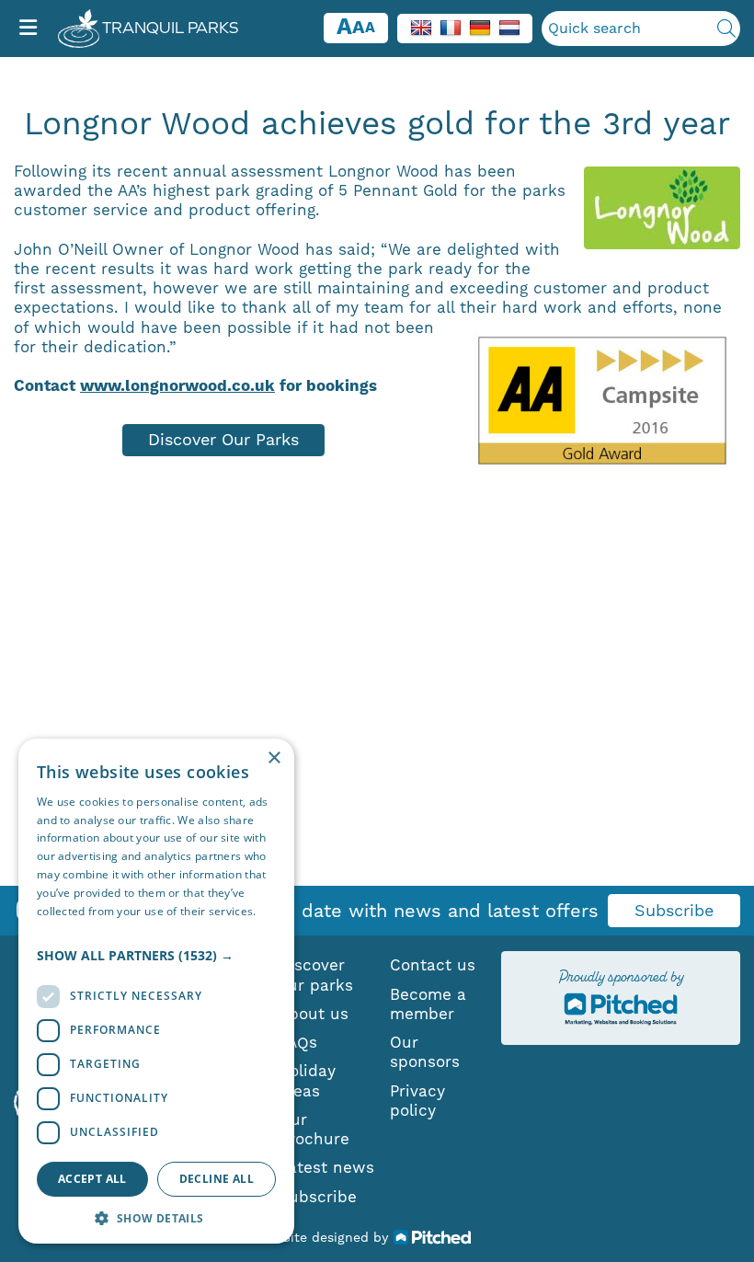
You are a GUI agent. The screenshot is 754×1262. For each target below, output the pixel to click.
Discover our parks (316, 974)
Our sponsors (425, 1052)
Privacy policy (417, 1100)
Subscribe (674, 910)
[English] (421, 27)
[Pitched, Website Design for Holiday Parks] (433, 1236)
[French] (451, 27)
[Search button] (726, 28)
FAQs (298, 1042)
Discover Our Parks (223, 439)
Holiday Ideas (307, 1080)
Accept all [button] (92, 1179)
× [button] (273, 758)
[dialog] (156, 991)
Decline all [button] (216, 1179)
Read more (66, 928)
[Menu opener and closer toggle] (28, 28)
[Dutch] (509, 27)
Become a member (428, 1004)
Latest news (326, 1167)
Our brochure (314, 1129)
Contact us (432, 965)
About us (313, 1013)
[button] (156, 955)
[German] (480, 27)
